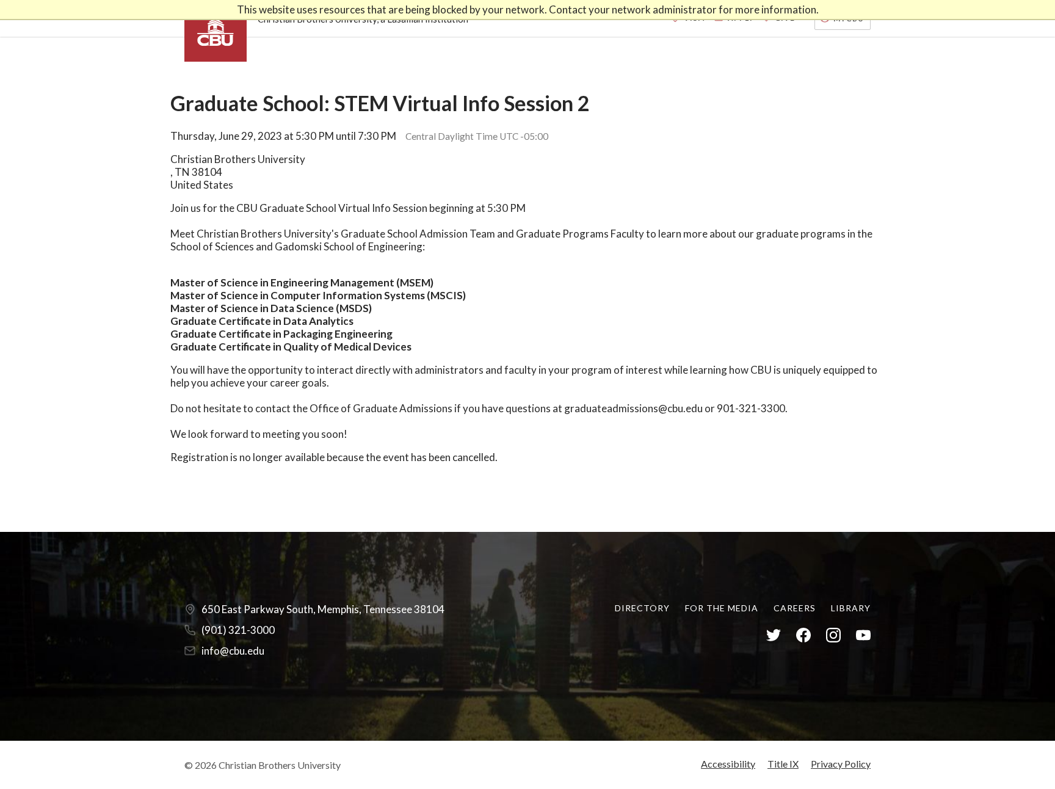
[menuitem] (642, 608)
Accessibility (728, 763)
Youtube (863, 636)
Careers (795, 608)
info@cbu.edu (232, 650)
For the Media (721, 608)
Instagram (833, 636)
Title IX (783, 763)
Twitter (773, 636)
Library (851, 608)
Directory (642, 608)
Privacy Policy (841, 763)
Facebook (803, 636)
